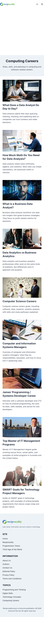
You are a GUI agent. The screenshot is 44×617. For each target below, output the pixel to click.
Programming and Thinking (14, 590)
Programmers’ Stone (11, 546)
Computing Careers (11, 600)
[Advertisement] (22, 32)
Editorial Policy (9, 571)
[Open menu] (37, 4)
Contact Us (7, 568)
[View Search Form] (42, 4)
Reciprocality (8, 542)
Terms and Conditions (12, 579)
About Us (7, 560)
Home (5, 539)
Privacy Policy (8, 575)
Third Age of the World (12, 549)
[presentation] (22, 91)
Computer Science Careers (19, 301)
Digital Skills (8, 593)
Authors (6, 564)
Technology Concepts (12, 597)
